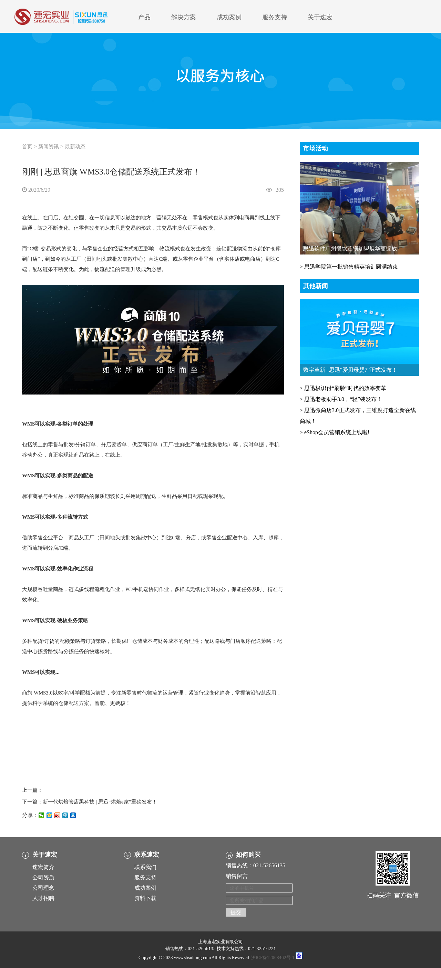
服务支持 (274, 17)
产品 (144, 17)
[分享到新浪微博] (57, 815)
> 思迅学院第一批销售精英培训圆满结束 (349, 267)
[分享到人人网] (73, 815)
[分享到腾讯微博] (65, 815)
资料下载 (145, 898)
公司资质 (43, 877)
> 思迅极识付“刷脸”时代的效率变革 (343, 388)
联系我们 (145, 867)
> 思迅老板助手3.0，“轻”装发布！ (341, 399)
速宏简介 (43, 867)
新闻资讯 (48, 146)
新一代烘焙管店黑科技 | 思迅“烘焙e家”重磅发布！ (100, 802)
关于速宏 (320, 17)
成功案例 (229, 17)
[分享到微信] (41, 815)
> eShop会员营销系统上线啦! (334, 432)
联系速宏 (146, 854)
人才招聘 (43, 898)
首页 (27, 146)
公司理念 (43, 888)
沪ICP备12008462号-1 (273, 957)
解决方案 (183, 17)
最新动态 (75, 146)
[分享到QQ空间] (49, 815)
